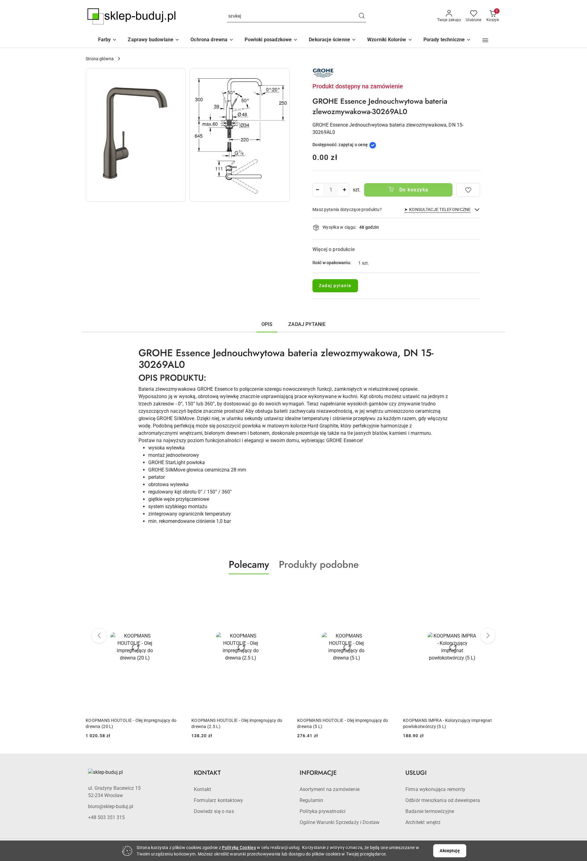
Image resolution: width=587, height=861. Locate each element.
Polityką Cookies (239, 847)
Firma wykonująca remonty (435, 789)
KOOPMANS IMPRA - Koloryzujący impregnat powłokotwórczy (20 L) (447, 723)
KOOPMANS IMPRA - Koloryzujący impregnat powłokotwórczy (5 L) (341, 723)
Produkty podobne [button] (319, 564)
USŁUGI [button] (416, 772)
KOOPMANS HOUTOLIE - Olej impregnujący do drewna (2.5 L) (131, 723)
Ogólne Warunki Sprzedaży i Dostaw (339, 822)
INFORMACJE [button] (318, 772)
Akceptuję (450, 850)
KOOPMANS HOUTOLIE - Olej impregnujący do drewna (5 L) (236, 723)
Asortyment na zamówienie (330, 789)
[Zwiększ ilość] (344, 189)
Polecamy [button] (249, 564)
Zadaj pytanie (335, 285)
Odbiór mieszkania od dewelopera (442, 800)
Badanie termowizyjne (429, 811)
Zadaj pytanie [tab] (307, 324)
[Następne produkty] (487, 636)
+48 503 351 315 (106, 817)
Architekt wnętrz (423, 822)
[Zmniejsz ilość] (317, 189)
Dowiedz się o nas (214, 811)
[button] (390, 40)
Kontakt (202, 789)
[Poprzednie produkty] (99, 636)
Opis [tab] (267, 324)
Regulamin (311, 800)
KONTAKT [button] (207, 772)
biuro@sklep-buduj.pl (110, 806)
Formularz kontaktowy (218, 800)
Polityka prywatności (322, 811)
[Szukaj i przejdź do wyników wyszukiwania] (361, 16)
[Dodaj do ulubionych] (468, 190)
